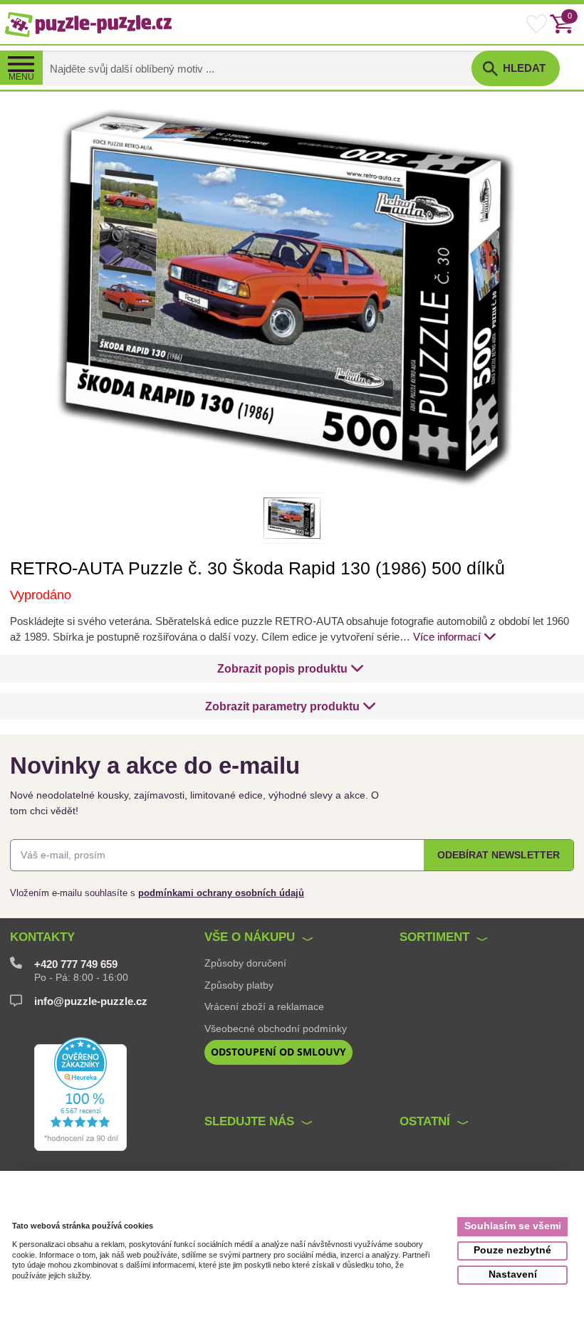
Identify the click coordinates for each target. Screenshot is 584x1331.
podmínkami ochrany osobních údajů (221, 893)
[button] (290, 668)
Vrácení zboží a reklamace (264, 1006)
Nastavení (513, 1274)
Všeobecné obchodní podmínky (275, 1028)
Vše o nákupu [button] (249, 937)
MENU (21, 77)
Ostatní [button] (425, 1121)
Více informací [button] (447, 637)
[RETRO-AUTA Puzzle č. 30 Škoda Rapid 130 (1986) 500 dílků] (292, 297)
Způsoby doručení (245, 963)
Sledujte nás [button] (249, 1121)
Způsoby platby (238, 985)
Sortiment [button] (434, 937)
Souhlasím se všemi (512, 1226)
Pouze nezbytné (512, 1250)
